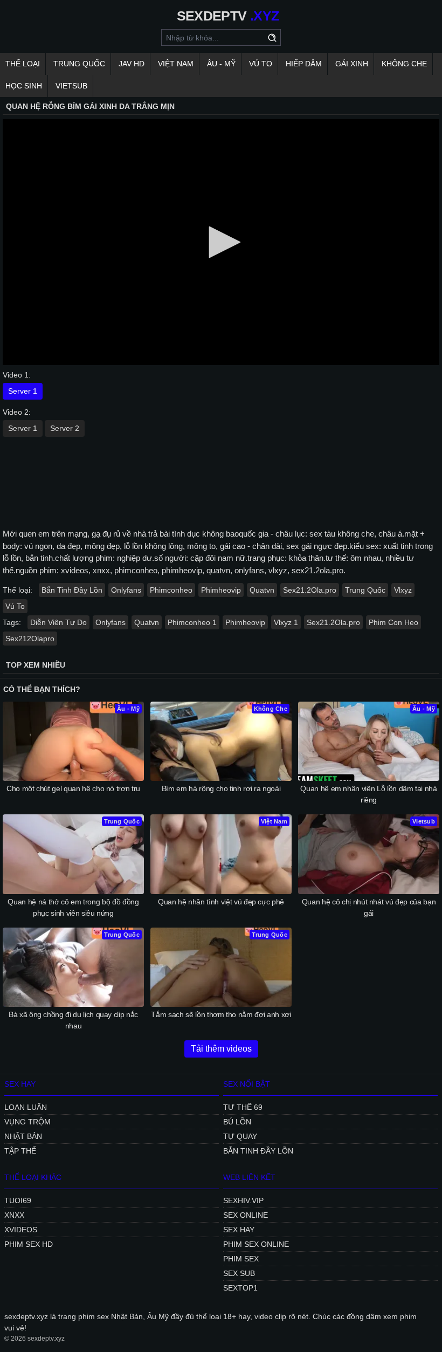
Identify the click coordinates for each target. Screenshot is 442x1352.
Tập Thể (20, 1151)
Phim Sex (241, 1258)
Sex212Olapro (29, 638)
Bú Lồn (237, 1121)
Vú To (260, 63)
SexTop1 (240, 1288)
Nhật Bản (23, 1136)
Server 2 (64, 428)
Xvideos (20, 1229)
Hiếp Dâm (304, 63)
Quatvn (262, 590)
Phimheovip (221, 590)
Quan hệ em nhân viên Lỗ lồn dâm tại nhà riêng (368, 794)
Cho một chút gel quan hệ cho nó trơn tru (73, 788)
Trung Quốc (79, 63)
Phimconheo (171, 590)
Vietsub (71, 85)
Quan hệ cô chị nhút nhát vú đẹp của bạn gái (369, 907)
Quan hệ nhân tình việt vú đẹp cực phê (221, 901)
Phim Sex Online (256, 1244)
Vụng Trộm (27, 1121)
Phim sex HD (28, 1244)
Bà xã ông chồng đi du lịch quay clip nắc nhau (73, 1020)
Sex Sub (239, 1273)
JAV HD (131, 63)
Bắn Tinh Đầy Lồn (72, 590)
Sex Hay (238, 1229)
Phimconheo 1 (192, 622)
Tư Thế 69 (243, 1107)
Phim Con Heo (393, 622)
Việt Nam (176, 63)
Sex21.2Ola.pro (309, 590)
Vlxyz (403, 590)
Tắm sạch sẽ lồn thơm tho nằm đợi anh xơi (221, 1014)
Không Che (404, 63)
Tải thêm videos (221, 1048)
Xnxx (14, 1215)
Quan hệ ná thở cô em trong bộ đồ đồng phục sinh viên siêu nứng (73, 907)
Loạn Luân (25, 1107)
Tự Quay (240, 1136)
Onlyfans (126, 590)
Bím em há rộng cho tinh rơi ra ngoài (221, 788)
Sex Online (245, 1215)
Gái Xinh (351, 63)
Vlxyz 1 (286, 622)
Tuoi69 (17, 1200)
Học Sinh (23, 85)
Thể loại (22, 63)
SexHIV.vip (243, 1200)
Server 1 (22, 391)
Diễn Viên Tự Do (58, 622)
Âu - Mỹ (221, 63)
